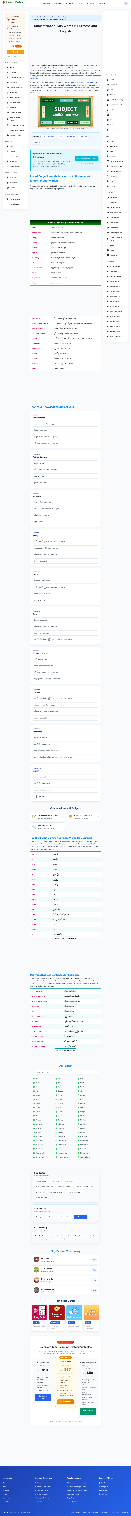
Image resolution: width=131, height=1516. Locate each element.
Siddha (34, 369)
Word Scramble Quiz (55, 1192)
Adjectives (113, 255)
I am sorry (35, 1021)
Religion (38, 1128)
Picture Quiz (14, 156)
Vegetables (114, 85)
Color (60, 1087)
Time (59, 1083)
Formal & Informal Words (116, 239)
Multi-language (41, 1181)
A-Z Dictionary (49, 136)
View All (6, 1502)
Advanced (13, 188)
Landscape (62, 1140)
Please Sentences (116, 311)
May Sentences (115, 296)
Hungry (34, 934)
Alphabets (58, 3)
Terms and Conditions (90, 1512)
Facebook (104, 1483)
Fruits (112, 80)
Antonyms (50, 1217)
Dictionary (90, 3)
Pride (33, 894)
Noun (69, 1217)
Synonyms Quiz (69, 1181)
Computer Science (38, 333)
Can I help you (36, 1016)
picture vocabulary (88, 82)
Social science (36, 268)
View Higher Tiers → (86, 163)
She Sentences (115, 286)
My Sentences (115, 301)
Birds (112, 90)
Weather (83, 1116)
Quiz (80, 3)
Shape (38, 1095)
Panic (33, 914)
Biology (34, 238)
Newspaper (62, 1149)
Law (81, 1079)
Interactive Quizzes (42, 1498)
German (6, 1483)
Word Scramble (15, 98)
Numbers (113, 130)
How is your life (37, 1041)
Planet (82, 1095)
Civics (33, 283)
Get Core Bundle (65, 1402)
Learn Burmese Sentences (65, 1050)
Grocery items (85, 1157)
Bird (37, 1087)
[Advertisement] (65, 48)
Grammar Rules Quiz (64, 1187)
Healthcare (39, 1149)
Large (33, 904)
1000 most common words (76, 1483)
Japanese (6, 1498)
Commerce (35, 338)
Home (12, 68)
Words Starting (15, 199)
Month (82, 1087)
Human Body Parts (116, 105)
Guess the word (72, 1502)
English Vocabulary (16, 88)
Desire (33, 924)
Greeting (83, 1128)
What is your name (38, 996)
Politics (82, 1124)
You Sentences (115, 331)
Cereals (38, 1120)
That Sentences (115, 316)
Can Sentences (115, 271)
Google (82, 1112)
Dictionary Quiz (15, 161)
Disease (38, 1116)
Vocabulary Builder (42, 1490)
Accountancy (36, 343)
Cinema (60, 1112)
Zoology (34, 248)
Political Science (37, 328)
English (34, 227)
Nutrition (34, 363)
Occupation (62, 1145)
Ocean (60, 1091)
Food (82, 1083)
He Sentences (114, 281)
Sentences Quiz (15, 166)
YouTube (104, 1490)
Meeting (83, 1120)
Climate (60, 1116)
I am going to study (38, 1046)
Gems (38, 1083)
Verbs (61, 1217)
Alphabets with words (43, 1487)
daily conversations (79, 68)
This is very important (39, 1031)
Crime (60, 1095)
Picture (60, 1132)
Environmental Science (39, 323)
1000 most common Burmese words (60, 88)
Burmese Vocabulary (59, 17)
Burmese (46, 73)
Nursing (34, 353)
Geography (35, 278)
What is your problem (39, 1001)
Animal (82, 1103)
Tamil (5, 1487)
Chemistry (35, 258)
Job (59, 1079)
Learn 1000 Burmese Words (65, 938)
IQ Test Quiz (40, 1192)
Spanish (6, 1490)
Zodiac (60, 1099)
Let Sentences (115, 291)
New (33, 864)
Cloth (82, 1091)
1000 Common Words (15, 119)
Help (33, 879)
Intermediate (14, 183)
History (34, 273)
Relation (83, 1132)
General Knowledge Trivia (85, 1187)
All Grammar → (81, 1217)
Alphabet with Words (17, 78)
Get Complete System (88, 1412)
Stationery (39, 1140)
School (38, 1107)
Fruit (37, 1091)
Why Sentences (115, 326)
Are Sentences (115, 266)
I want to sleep (36, 1026)
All (32, 859)
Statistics (34, 358)
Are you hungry (37, 1036)
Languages (46, 3)
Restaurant (84, 1145)
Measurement (85, 1153)
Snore (33, 869)
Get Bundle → (15, 52)
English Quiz (14, 151)
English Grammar (15, 113)
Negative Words (115, 213)
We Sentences (115, 321)
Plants (38, 1103)
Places (60, 1107)
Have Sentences (115, 276)
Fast (33, 874)
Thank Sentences (116, 336)
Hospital (61, 1128)
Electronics (35, 318)
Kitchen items (63, 1157)
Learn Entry (7, 1512)
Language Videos (15, 135)
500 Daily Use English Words (77, 1487)
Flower (82, 1099)
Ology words (40, 1153)
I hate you (35, 1006)
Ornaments (84, 1140)
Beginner (13, 178)
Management (62, 1153)
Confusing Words (116, 233)
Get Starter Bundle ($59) (86, 159)
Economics (35, 348)
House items (40, 1157)
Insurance (83, 1136)
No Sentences (114, 306)
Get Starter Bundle (43, 1397)
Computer (39, 1124)
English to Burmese (43, 17)
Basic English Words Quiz (44, 1187)
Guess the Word (15, 103)
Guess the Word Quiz (74, 1192)
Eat (32, 854)
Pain (33, 884)
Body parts (39, 1145)
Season (38, 1099)
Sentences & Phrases (17, 130)
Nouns (112, 250)
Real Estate (84, 1149)
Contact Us (115, 1512)
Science (34, 263)
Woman (34, 929)
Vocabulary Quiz (41, 1197)
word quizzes (75, 82)
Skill (32, 909)
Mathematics (36, 233)
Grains (82, 1107)
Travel (38, 1112)
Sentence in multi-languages (77, 1490)
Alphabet (13, 73)
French (5, 1494)
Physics (34, 253)
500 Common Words (17, 125)
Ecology (61, 1120)
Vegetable (61, 1136)
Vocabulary (70, 3)
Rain (33, 889)
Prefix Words (114, 218)
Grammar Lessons (41, 1494)
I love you (34, 1011)
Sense (33, 899)
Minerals (61, 1124)
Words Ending (14, 204)
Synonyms (39, 1217)
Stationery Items (115, 171)
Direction (39, 1136)
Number (61, 1103)
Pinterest (104, 1494)
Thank (33, 919)
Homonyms (114, 228)
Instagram (104, 1487)
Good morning (36, 991)
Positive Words (115, 208)
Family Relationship (116, 100)
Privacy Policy (75, 1512)
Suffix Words (114, 223)
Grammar (101, 3)
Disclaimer (104, 1512)
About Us (125, 1512)
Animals (112, 95)
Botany (34, 243)
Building (38, 1132)
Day (37, 1079)
